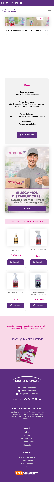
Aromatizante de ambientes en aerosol (24, 30)
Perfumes (15, 255)
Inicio (7, 30)
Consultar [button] (29, 140)
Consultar (16, 265)
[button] (49, 10)
